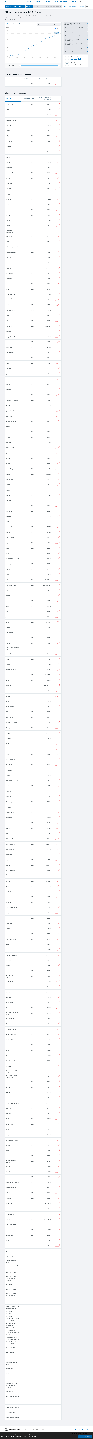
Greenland (9, 511)
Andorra (8, 125)
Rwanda (8, 960)
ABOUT (73, 2)
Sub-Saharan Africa (11, 1379)
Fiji (6, 453)
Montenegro (9, 802)
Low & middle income (12, 1396)
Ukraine (8, 1177)
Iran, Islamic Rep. (11, 585)
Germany (8, 490)
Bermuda (8, 215)
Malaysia (8, 738)
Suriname (9, 1087)
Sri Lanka (8, 1055)
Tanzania (8, 1114)
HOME (29, 2)
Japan (7, 622)
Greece (8, 506)
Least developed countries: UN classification (11, 1325)
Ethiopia (8, 442)
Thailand (8, 1119)
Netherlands (9, 839)
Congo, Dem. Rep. (11, 337)
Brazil (7, 242)
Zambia (8, 1240)
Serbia (8, 992)
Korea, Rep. (9, 654)
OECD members (10, 1352)
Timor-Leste (9, 1124)
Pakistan (8, 892)
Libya (7, 701)
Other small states (11, 1358)
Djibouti (8, 389)
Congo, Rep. (9, 342)
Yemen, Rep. (9, 1235)
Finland (8, 458)
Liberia (8, 696)
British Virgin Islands (12, 247)
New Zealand (10, 849)
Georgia (8, 485)
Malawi (8, 733)
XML (75, 59)
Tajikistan (9, 1108)
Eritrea (8, 426)
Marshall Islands (11, 759)
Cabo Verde (9, 273)
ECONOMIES (38, 2)
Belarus (8, 194)
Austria (8, 162)
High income (9, 1391)
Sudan (8, 1082)
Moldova (8, 786)
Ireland (8, 596)
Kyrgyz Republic (11, 670)
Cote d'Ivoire (10, 352)
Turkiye (8, 1150)
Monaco (8, 791)
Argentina (9, 141)
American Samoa (11, 120)
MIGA (37, 1430)
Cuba (7, 363)
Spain (7, 1050)
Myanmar (9, 818)
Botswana (9, 236)
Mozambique (10, 812)
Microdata (74, 6)
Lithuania (9, 712)
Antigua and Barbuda (12, 136)
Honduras (9, 553)
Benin (7, 210)
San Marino (9, 971)
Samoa (8, 965)
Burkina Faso (10, 263)
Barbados (9, 189)
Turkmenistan (10, 1156)
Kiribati (8, 643)
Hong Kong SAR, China (13, 559)
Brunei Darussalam (11, 252)
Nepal (7, 833)
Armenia (8, 146)
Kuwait (8, 664)
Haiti (7, 548)
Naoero (8, 828)
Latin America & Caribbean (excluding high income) (12, 1318)
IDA (30, 1430)
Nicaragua (9, 855)
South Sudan (10, 1045)
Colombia (9, 326)
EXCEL (79, 59)
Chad (7, 305)
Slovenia (8, 1024)
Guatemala (9, 527)
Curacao (8, 368)
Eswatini (8, 437)
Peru (7, 918)
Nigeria (8, 865)
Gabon (8, 474)
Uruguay (8, 1198)
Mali (7, 749)
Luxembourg (10, 717)
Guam (7, 522)
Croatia (8, 358)
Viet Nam (8, 1219)
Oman (7, 886)
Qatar (7, 944)
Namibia (8, 823)
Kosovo (8, 659)
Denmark (8, 384)
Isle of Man (9, 601)
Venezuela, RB (10, 1214)
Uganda (8, 1172)
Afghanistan (9, 104)
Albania (8, 109)
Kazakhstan (9, 633)
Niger (7, 860)
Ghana (8, 495)
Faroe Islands (10, 448)
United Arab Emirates (12, 1182)
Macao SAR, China (11, 722)
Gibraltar (8, 500)
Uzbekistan (9, 1203)
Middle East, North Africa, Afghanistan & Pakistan (12, 1332)
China (7, 321)
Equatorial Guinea (11, 421)
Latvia (7, 680)
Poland (8, 928)
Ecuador (8, 405)
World (7, 1251)
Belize (7, 204)
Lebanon (8, 685)
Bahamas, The (10, 173)
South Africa (9, 1039)
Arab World (9, 1256)
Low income (9, 1402)
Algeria (8, 115)
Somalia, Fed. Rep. (11, 1034)
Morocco (8, 807)
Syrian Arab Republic (12, 1103)
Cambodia (9, 278)
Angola (8, 130)
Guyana (8, 543)
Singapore (9, 1008)
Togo (7, 1129)
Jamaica (8, 617)
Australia (8, 157)
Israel (7, 606)
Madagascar (9, 728)
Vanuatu (8, 1209)
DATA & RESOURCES (61, 2)
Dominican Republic (12, 400)
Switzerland (9, 1098)
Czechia (8, 379)
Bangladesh (9, 183)
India (7, 574)
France (8, 84)
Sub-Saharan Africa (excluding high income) (11, 1385)
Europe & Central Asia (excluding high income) (12, 1296)
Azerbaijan (9, 167)
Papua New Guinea (11, 907)
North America (10, 1347)
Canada (8, 289)
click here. (33, 1436)
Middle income (10, 1412)
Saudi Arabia (9, 981)
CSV (72, 59)
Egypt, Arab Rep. (11, 411)
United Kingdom (11, 1187)
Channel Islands (10, 310)
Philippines (9, 923)
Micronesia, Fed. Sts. (12, 781)
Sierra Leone (9, 1002)
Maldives (8, 744)
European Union (11, 1302)
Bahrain (8, 178)
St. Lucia (8, 1066)
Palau (7, 897)
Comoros (8, 331)
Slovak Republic (10, 1018)
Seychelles (9, 997)
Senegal (8, 987)
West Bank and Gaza (12, 1230)
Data (21, 2)
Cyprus (8, 374)
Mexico (8, 775)
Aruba (7, 152)
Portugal (8, 934)
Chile (7, 315)
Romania (8, 950)
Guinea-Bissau (10, 537)
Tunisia (8, 1145)
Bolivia (8, 226)
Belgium (8, 199)
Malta (7, 754)
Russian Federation (12, 955)
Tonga (7, 1135)
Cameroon (9, 284)
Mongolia (8, 796)
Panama (8, 902)
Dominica (8, 395)
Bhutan (8, 220)
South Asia (9, 1374)
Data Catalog (81, 6)
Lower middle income (12, 1407)
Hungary (8, 564)
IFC (34, 1430)
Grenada (8, 516)
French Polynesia (11, 469)
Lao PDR (8, 675)
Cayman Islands (10, 294)
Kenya (7, 638)
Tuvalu (8, 1166)
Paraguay (8, 913)
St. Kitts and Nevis (11, 1061)
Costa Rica (9, 347)
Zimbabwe (9, 1246)
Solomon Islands (11, 1029)
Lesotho (8, 691)
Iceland (8, 569)
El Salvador (9, 416)
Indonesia (9, 580)
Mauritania (9, 765)
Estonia (8, 432)
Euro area (9, 1284)
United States (10, 1193)
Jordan (8, 627)
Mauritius (9, 770)
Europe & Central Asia (12, 1290)
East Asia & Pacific (11, 1272)
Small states (9, 1368)
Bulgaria (8, 257)
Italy (7, 611)
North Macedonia (11, 870)
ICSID (42, 1430)
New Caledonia (10, 844)
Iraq (7, 590)
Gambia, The (9, 479)
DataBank (68, 6)
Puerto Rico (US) (11, 939)
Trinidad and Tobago (12, 1140)
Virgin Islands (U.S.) (11, 1224)
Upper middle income (12, 1417)
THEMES (48, 2)
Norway (8, 881)
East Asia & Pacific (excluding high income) (11, 1278)
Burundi (8, 268)
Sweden (8, 1092)
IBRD (26, 1430)
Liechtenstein (10, 707)
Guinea (8, 532)
